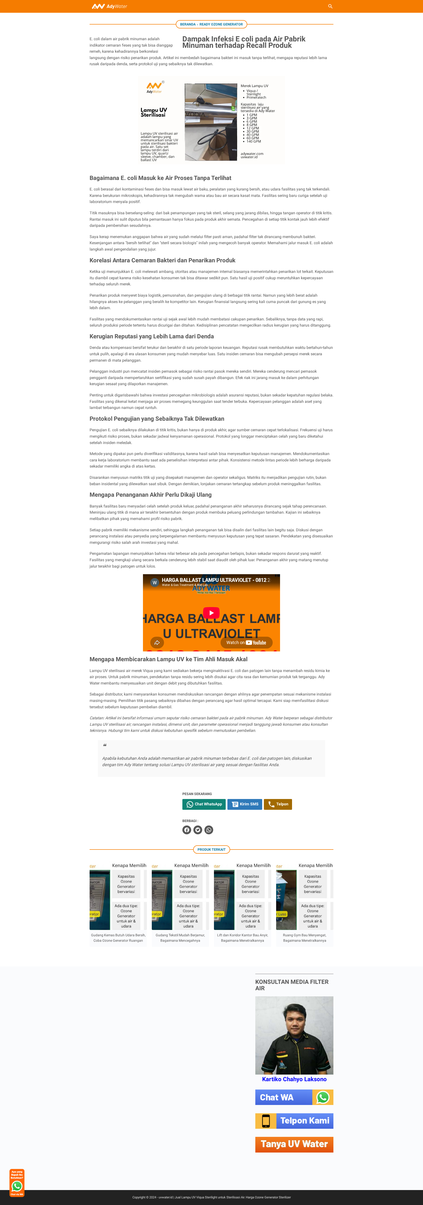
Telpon (281, 804)
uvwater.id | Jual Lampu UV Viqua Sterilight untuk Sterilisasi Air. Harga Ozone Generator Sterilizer (225, 1197)
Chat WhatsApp (208, 804)
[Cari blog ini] (330, 6)
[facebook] (186, 829)
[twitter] (197, 829)
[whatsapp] (208, 829)
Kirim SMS (248, 804)
